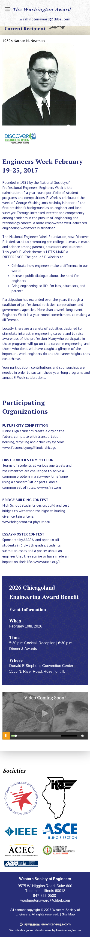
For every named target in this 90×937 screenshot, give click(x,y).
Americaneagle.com (68, 930)
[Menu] (8, 10)
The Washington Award (42, 9)
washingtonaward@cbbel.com (45, 19)
